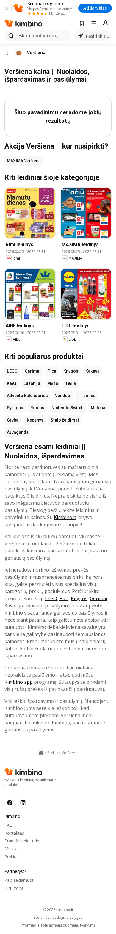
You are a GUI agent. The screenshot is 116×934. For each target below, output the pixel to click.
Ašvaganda (18, 432)
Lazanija (31, 383)
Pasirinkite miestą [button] (97, 36)
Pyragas (15, 407)
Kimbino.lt (65, 517)
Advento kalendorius (27, 395)
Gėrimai (32, 371)
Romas (37, 407)
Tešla (70, 383)
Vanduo (62, 395)
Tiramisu (86, 395)
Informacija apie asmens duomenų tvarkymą (58, 925)
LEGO (12, 371)
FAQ (8, 825)
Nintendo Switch (67, 407)
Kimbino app (18, 682)
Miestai (11, 849)
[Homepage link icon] (41, 752)
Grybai (13, 420)
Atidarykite (95, 8)
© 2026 (58, 909)
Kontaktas (14, 833)
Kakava (92, 371)
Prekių (10, 856)
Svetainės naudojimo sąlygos (58, 917)
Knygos (70, 371)
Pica (52, 371)
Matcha (98, 407)
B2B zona (13, 888)
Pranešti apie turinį (22, 841)
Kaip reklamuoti (19, 880)
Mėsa (52, 383)
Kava (11, 383)
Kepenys (35, 420)
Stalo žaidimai (65, 420)
